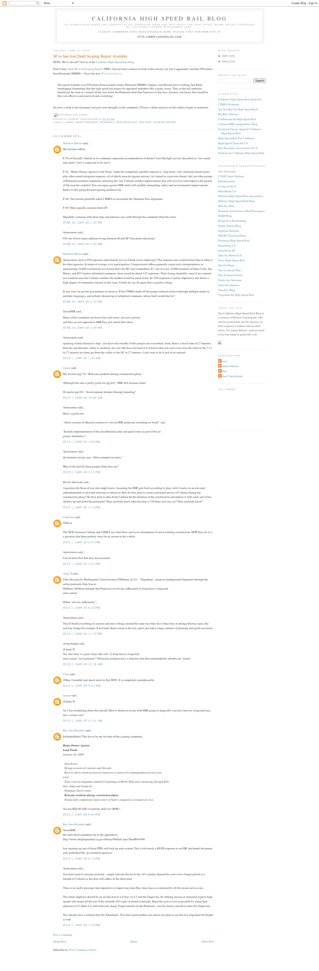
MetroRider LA (227, 191)
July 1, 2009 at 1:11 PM (81, 472)
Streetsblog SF (226, 250)
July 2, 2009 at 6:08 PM (81, 814)
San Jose (145, 122)
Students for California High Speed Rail (241, 153)
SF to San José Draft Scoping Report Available (90, 56)
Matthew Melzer (72, 143)
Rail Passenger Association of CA (237, 148)
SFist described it (111, 73)
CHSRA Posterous (228, 104)
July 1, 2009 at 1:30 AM (82, 358)
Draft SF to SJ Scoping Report (85, 69)
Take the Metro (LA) (230, 255)
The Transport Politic (230, 275)
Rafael (223, 371)
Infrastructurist (226, 181)
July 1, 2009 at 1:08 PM (81, 442)
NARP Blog (225, 216)
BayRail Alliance (228, 114)
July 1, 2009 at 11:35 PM (82, 634)
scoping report (164, 122)
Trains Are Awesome (230, 280)
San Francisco (126, 122)
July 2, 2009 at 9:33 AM (82, 686)
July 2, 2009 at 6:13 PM (81, 858)
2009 (225, 56)
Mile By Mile (226, 206)
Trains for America (228, 285)
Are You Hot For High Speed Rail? (238, 109)
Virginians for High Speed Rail (236, 295)
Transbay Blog (226, 290)
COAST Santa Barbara (231, 176)
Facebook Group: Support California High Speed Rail (239, 131)
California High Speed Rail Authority (240, 99)
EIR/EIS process (86, 122)
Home (133, 941)
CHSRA (69, 122)
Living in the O (227, 186)
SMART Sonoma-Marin (232, 235)
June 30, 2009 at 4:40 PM (82, 328)
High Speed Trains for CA (233, 143)
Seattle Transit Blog (229, 226)
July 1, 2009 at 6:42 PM (81, 608)
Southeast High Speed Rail (234, 240)
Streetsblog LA (227, 245)
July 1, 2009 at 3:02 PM (81, 564)
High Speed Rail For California (236, 138)
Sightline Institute (228, 231)
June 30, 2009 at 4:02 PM (82, 244)
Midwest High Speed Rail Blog (236, 201)
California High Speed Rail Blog (159, 18)
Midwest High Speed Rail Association (240, 196)
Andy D (67, 573)
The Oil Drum (226, 265)
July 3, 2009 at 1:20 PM (81, 925)
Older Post (208, 941)
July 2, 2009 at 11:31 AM (82, 720)
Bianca (223, 361)
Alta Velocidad (227, 171)
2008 (225, 61)
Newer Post (59, 941)
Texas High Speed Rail (231, 260)
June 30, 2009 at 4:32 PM (82, 301)
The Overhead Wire (229, 270)
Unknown (68, 517)
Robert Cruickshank (231, 376)
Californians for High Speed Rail (237, 119)
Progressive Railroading (232, 221)
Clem (66, 674)
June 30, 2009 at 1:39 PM (82, 222)
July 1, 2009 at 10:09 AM (82, 397)
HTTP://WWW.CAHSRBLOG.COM (160, 36)
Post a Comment (62, 935)
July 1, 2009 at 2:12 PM (81, 507)
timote (67, 368)
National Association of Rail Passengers (241, 211)
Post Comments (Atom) (82, 950)
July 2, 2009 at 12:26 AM (82, 664)
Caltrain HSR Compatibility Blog (238, 124)
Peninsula (107, 122)
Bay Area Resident (74, 730)
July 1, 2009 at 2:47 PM (81, 542)
